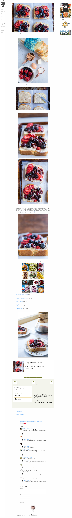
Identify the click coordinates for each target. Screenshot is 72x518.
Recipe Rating (21, 486)
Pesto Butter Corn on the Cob (19, 301)
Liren (22, 449)
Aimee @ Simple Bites (24, 428)
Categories (2, 21)
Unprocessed (2, 15)
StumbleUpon (20, 423)
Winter (1, 19)
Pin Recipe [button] (31, 368)
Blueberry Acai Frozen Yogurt (19, 308)
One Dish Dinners (2, 22)
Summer (1, 20)
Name (21, 494)
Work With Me (2, 30)
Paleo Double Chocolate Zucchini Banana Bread (21, 298)
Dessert (1, 13)
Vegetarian (2, 16)
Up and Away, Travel (3, 26)
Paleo (1, 14)
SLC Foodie (2, 31)
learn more (43, 512)
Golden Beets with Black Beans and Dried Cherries (22, 294)
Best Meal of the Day (3, 23)
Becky (24, 439)
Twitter (21, 423)
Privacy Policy (32, 514)
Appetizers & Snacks (3, 11)
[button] (31, 387)
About (24, 515)
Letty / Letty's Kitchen (24, 457)
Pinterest (68, 1)
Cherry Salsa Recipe (18, 415)
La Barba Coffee (2, 32)
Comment (21, 488)
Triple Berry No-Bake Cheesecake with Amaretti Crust (22, 304)
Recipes (2, 9)
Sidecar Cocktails (2, 24)
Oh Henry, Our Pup (3, 27)
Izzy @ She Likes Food (24, 469)
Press (18, 514)
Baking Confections (22, 421)
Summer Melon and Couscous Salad (20, 295)
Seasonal (2, 17)
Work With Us (19, 515)
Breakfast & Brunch (3, 10)
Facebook (23, 423)
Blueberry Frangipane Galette (35, 211)
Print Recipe (27, 368)
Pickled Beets (17, 305)
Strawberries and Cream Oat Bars (20, 414)
